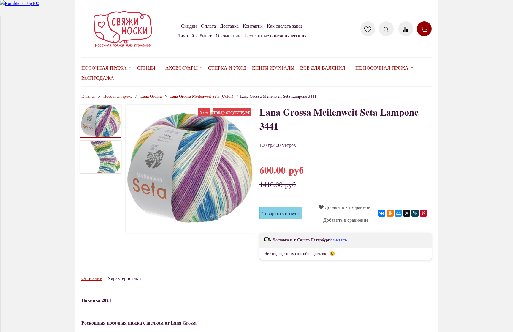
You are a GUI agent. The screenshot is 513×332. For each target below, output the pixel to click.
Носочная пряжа (117, 96)
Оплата (208, 26)
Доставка (229, 26)
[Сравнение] (405, 28)
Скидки (189, 26)
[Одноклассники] (390, 213)
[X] (406, 213)
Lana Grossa (151, 96)
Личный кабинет (194, 35)
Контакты (253, 26)
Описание (91, 278)
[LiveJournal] (415, 213)
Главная (88, 96)
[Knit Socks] (122, 48)
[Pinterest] (423, 213)
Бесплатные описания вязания (275, 35)
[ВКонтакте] (381, 213)
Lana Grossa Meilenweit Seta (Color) (201, 96)
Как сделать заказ (284, 26)
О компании (228, 35)
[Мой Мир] (398, 213)
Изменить (338, 240)
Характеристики (124, 278)
